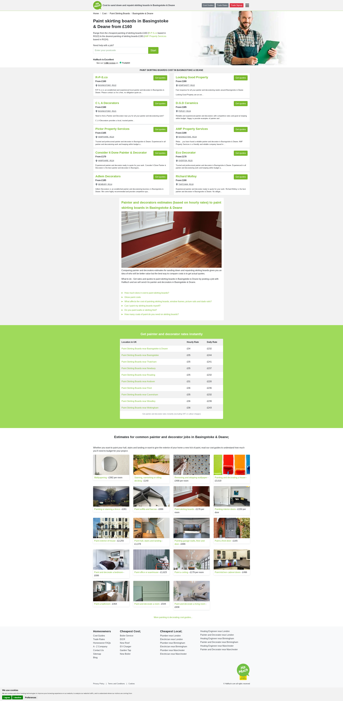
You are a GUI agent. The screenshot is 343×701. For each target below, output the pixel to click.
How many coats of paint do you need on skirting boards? (151, 314)
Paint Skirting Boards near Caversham (140, 394)
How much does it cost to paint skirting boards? (146, 293)
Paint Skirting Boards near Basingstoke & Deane (145, 348)
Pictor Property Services (112, 129)
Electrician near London (171, 639)
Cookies (131, 684)
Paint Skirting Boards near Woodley (138, 401)
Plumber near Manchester (172, 650)
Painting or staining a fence (107, 509)
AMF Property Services (155, 36)
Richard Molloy (186, 176)
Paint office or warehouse (146, 572)
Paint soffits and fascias (145, 509)
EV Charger (125, 646)
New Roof (124, 643)
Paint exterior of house (104, 541)
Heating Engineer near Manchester (217, 646)
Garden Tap (125, 650)
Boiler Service (126, 636)
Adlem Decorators (108, 176)
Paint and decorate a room (146, 604)
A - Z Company (100, 646)
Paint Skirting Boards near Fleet (137, 388)
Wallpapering (100, 477)
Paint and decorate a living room (190, 604)
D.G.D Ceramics (187, 103)
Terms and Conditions (116, 684)
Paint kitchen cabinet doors (228, 572)
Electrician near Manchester (173, 654)
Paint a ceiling (181, 572)
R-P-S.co (152, 33)
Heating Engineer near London (215, 631)
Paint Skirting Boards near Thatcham (139, 362)
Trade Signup (236, 5)
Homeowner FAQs (102, 643)
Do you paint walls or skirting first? (140, 310)
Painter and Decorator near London (217, 635)
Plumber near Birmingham (172, 643)
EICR (122, 639)
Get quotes (160, 78)
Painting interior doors (225, 509)
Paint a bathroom (102, 604)
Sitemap (97, 654)
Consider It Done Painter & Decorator (121, 152)
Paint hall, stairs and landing (147, 541)
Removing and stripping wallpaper (191, 477)
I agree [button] (7, 697)
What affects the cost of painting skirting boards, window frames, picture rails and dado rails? (168, 301)
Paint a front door (223, 541)
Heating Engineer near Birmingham (217, 638)
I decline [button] (17, 697)
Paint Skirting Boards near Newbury (139, 368)
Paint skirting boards (184, 509)
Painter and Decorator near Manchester (219, 649)
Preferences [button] (30, 697)
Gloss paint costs (132, 297)
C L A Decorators (107, 103)
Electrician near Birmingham (173, 646)
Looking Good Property (192, 77)
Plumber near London (170, 636)
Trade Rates (222, 5)
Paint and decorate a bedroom (108, 572)
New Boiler (125, 654)
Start (153, 50)
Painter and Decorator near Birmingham (219, 642)
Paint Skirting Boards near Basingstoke (140, 355)
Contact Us (98, 650)
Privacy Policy (98, 684)
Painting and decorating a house (230, 477)
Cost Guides (208, 5)
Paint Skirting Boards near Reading (138, 375)
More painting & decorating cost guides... (173, 617)
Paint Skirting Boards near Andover (138, 381)
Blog (95, 657)
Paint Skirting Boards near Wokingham (140, 408)
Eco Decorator (186, 152)
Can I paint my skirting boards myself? (142, 306)
